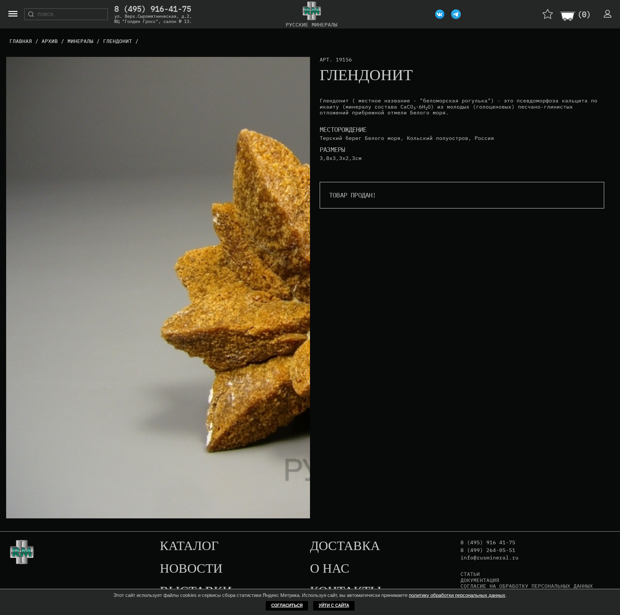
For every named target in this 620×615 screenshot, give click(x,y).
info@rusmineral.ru (489, 558)
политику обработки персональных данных (457, 595)
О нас (329, 569)
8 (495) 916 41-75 (487, 542)
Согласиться (287, 605)
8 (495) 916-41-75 (152, 9)
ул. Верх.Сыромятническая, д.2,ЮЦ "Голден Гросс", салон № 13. (153, 19)
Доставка (345, 546)
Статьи (470, 574)
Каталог (189, 546)
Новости (191, 569)
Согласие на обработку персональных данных (526, 586)
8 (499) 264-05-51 (487, 550)
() (584, 14)
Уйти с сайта (334, 605)
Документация (479, 580)
